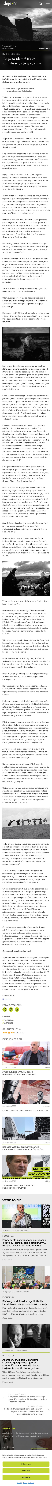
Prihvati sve (26, 1464)
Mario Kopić (7, 1382)
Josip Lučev (7, 1318)
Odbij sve (26, 1471)
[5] (14, 1032)
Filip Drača (7, 1259)
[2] (6, 1032)
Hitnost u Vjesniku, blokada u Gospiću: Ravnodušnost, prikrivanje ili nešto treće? (22, 1148)
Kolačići (19, 1483)
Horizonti (6, 999)
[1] (3, 1032)
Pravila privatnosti (28, 1483)
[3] (9, 1032)
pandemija (9, 1020)
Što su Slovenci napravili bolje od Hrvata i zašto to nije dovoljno (18, 1073)
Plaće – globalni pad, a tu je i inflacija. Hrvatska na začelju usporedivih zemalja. (25, 1303)
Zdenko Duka (44, 48)
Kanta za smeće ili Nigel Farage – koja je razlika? (25, 1111)
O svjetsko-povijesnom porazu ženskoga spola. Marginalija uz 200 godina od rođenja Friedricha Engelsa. (28, 1398)
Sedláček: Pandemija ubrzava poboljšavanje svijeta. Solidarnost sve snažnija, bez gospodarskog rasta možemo (24, 1410)
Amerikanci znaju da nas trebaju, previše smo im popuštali (18, 1187)
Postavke (26, 1477)
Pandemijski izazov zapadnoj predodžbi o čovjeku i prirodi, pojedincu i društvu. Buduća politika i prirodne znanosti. (24, 1242)
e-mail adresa (8, 1447)
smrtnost (8, 1023)
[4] (11, 1032)
